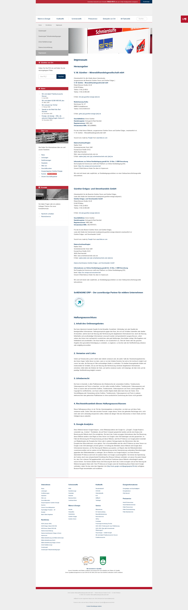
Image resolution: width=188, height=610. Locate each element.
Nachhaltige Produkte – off (48, 509)
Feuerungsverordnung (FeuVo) (104, 523)
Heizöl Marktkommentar (129, 504)
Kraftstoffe (121, 9)
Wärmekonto (99, 509)
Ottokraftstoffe (99, 493)
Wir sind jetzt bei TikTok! (49, 105)
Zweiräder (71, 493)
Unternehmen (45, 484)
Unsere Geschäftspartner (49, 176)
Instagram (92, 580)
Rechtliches (49, 25)
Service (98, 505)
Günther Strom (145, 9)
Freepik (90, 138)
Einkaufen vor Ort (109, 19)
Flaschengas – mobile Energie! (104, 532)
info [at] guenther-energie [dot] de (89, 97)
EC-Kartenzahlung (100, 512)
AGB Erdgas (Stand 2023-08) (49, 526)
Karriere (43, 174)
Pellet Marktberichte (128, 512)
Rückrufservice (46, 216)
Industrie (70, 495)
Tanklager (98, 500)
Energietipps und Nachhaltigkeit (131, 488)
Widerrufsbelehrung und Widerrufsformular (52, 537)
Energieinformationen (130, 484)
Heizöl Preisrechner (128, 502)
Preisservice (92, 19)
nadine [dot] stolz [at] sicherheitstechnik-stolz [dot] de (96, 156)
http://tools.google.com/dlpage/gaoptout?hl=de (122, 466)
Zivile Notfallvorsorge (45, 42)
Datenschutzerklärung (45, 47)
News (43, 155)
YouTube (96, 580)
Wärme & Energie (44, 19)
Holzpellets (113, 9)
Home (40, 25)
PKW (69, 488)
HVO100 (98, 491)
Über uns (44, 166)
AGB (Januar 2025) (46, 523)
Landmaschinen (72, 500)
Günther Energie (51, 9)
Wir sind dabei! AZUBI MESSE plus (53, 100)
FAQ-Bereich (126, 493)
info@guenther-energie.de (131, 1)
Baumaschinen (72, 498)
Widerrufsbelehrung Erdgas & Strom (50, 542)
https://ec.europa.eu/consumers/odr (89, 166)
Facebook (88, 580)
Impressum (42, 53)
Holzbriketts (71, 514)
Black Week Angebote (47, 514)
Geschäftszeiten (46, 168)
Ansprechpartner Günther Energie (51, 171)
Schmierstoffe (129, 9)
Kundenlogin (146, 1)
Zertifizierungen (46, 160)
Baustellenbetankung (101, 514)
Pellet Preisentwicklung (129, 509)
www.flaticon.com (101, 138)
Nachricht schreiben (47, 214)
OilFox (97, 519)
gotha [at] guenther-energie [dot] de (90, 114)
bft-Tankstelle (125, 19)
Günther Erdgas (137, 9)
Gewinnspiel (42, 31)
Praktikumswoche (100, 537)
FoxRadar (98, 521)
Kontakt (43, 512)
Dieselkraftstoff (100, 488)
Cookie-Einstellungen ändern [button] (94, 606)
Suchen (61, 76)
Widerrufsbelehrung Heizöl (48, 540)
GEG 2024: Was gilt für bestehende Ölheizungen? (105, 529)
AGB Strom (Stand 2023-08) (48, 528)
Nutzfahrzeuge (72, 491)
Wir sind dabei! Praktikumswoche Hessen (107, 535)
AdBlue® (98, 498)
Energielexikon (127, 491)
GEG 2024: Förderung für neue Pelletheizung (107, 526)
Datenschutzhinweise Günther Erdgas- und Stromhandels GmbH (94, 263)
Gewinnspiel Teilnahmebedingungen (50, 36)
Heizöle (105, 9)
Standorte (44, 163)
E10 (97, 495)
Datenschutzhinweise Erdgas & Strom (51, 533)
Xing (99, 580)
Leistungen (44, 157)
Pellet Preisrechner (128, 507)
